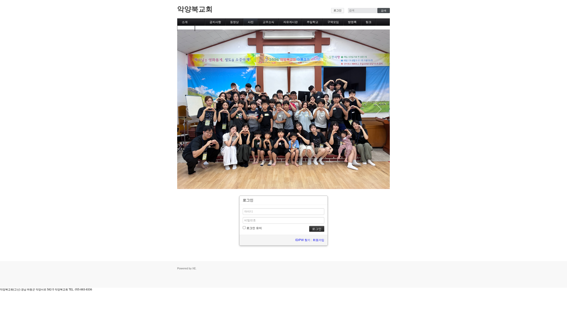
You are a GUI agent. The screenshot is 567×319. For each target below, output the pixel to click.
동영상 (234, 22)
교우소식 (268, 22)
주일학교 (312, 22)
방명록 (352, 22)
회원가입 (318, 240)
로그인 (338, 10)
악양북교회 (195, 9)
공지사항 (215, 22)
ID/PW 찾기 (302, 240)
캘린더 (186, 27)
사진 (251, 22)
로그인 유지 (254, 228)
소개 (185, 22)
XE (194, 268)
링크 (368, 22)
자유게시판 (290, 22)
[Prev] (188, 109)
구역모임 (333, 22)
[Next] (379, 109)
